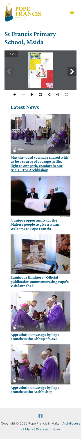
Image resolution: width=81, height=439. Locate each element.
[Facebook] (40, 415)
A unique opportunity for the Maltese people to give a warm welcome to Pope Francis (35, 224)
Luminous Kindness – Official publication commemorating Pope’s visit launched (40, 281)
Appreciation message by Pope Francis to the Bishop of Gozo (35, 337)
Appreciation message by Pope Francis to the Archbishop (35, 390)
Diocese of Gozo (48, 429)
